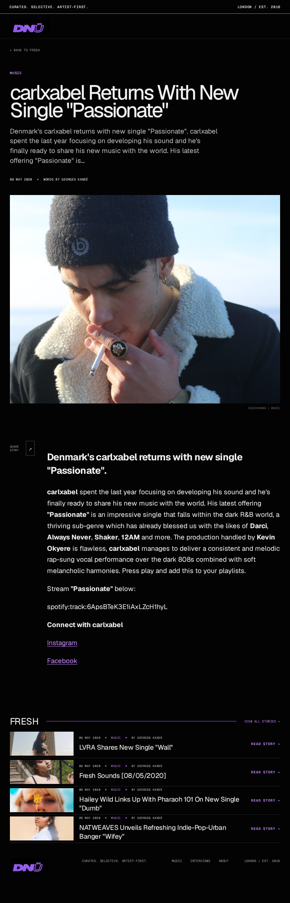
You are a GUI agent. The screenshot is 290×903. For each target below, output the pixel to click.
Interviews (200, 861)
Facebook (62, 660)
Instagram (62, 642)
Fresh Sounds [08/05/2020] (122, 775)
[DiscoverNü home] (30, 26)
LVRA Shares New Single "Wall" (126, 747)
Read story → (265, 744)
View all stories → (262, 721)
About (224, 861)
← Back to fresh (25, 50)
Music (177, 861)
